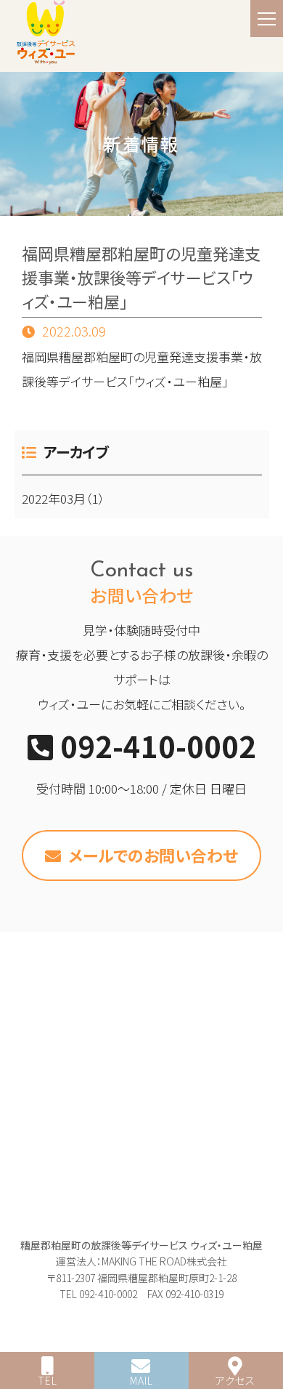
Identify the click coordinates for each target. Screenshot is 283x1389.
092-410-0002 (158, 746)
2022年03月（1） (63, 498)
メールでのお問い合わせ (153, 854)
